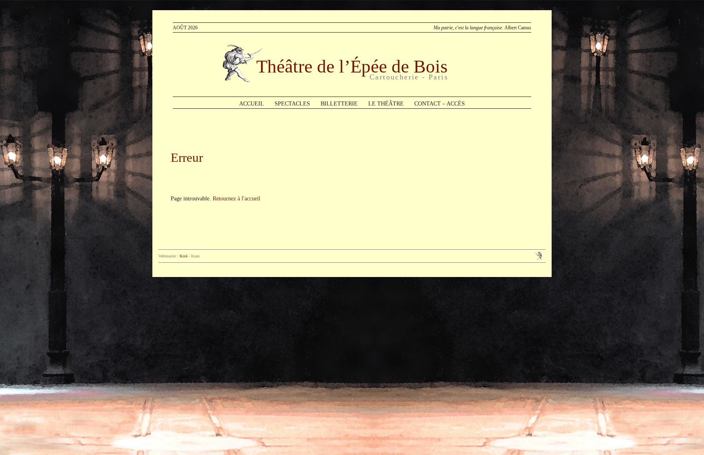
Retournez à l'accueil (236, 199)
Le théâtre (386, 104)
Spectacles (292, 104)
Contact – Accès (439, 104)
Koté (183, 256)
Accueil (251, 104)
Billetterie (339, 104)
